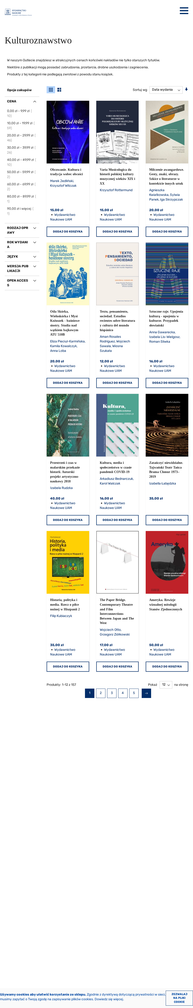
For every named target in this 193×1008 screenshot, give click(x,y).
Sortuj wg (140, 90)
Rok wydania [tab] (17, 244)
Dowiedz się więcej (109, 999)
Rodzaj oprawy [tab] (17, 230)
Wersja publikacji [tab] (17, 268)
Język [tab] (12, 257)
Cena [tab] (11, 101)
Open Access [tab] (17, 283)
